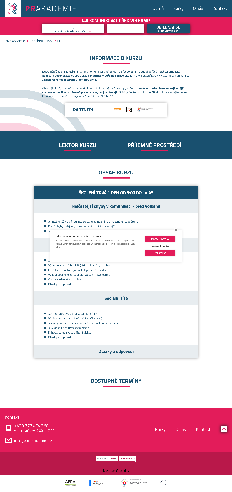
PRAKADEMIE (41, 8)
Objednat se (168, 28)
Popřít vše (160, 253)
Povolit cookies (160, 239)
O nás (198, 8)
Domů (158, 8)
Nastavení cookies (116, 470)
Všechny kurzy (41, 41)
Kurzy (178, 8)
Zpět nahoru (224, 429)
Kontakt (220, 8)
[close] (176, 230)
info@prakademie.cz (33, 440)
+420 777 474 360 (31, 426)
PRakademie (15, 41)
